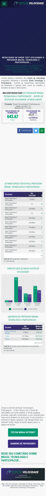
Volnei (7, 339)
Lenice (7, 336)
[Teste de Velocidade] (23, 3)
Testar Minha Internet (23, 432)
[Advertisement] (23, 32)
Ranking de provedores (23, 443)
